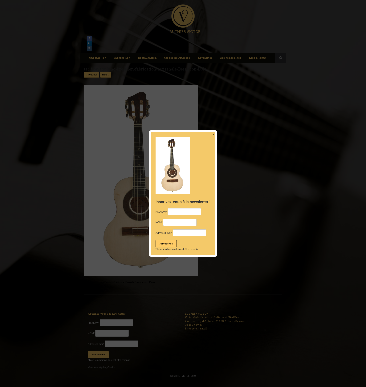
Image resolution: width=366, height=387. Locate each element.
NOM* (159, 222)
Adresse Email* (164, 232)
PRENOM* (161, 211)
